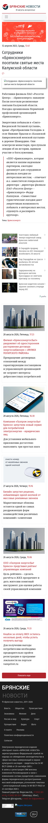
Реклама (20, 730)
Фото (33, 724)
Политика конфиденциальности (19, 735)
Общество (19, 708)
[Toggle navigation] (6, 16)
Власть (7, 708)
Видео (24, 724)
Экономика (9, 713)
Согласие (8, 740)
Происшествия (35, 708)
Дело (33, 713)
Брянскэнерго (14, 220)
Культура (25, 719)
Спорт (36, 719)
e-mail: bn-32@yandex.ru (33, 798)
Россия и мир (10, 719)
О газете (8, 730)
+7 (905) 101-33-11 (14, 795)
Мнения (22, 713)
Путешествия (10, 724)
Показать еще (24, 675)
